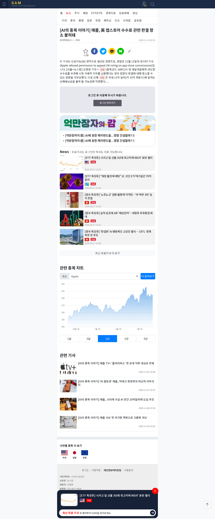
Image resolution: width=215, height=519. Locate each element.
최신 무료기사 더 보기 (107, 253)
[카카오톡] (112, 51)
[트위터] (103, 51)
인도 (117, 20)
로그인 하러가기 (107, 102)
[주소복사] (129, 51)
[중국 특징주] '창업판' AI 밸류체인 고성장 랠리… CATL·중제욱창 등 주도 (118, 233)
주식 (76, 13)
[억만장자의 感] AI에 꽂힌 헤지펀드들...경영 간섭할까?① (100, 140)
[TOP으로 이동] (207, 504)
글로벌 (138, 20)
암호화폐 (124, 13)
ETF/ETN (96, 13)
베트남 (107, 20)
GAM (23, 4)
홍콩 (81, 20)
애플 (102, 69)
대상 (64, 276)
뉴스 (68, 13)
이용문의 (128, 470)
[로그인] (144, 4)
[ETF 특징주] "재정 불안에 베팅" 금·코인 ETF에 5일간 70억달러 (118, 177)
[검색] (152, 4)
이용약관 (96, 470)
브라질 (127, 20)
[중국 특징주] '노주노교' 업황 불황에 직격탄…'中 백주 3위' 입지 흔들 (118, 196)
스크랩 (85, 55)
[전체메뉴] (4, 4)
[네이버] (120, 51)
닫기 (155, 491)
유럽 (97, 20)
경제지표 (111, 13)
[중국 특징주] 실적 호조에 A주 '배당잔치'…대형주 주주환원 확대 (119, 214)
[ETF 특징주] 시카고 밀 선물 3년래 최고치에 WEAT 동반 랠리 (119, 157)
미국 (64, 20)
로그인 (85, 470)
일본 (89, 20)
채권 (85, 13)
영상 (135, 13)
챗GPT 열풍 (107, 123)
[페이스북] (94, 51)
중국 (72, 20)
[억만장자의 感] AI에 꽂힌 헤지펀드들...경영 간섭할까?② (100, 135)
